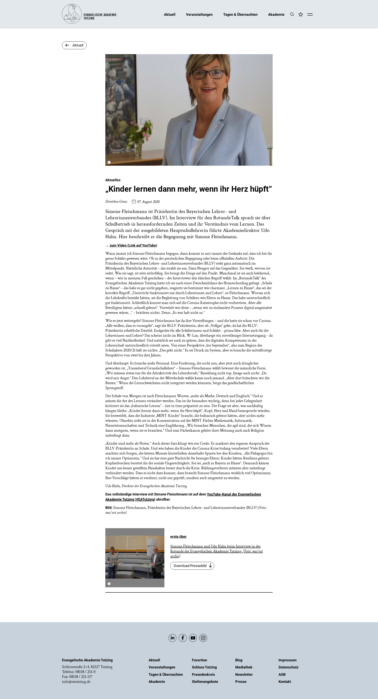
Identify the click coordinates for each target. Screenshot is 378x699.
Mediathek (243, 667)
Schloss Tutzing (204, 667)
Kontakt (285, 681)
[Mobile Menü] (310, 15)
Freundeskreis (203, 674)
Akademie (276, 14)
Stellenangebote (205, 681)
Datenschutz (288, 667)
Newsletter (244, 674)
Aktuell (169, 14)
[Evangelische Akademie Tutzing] (89, 23)
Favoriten (199, 660)
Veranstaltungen (199, 14)
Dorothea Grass (116, 201)
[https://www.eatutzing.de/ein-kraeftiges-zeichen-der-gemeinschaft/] (134, 557)
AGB (282, 674)
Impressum (288, 660)
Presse (240, 681)
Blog (238, 660)
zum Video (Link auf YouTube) (133, 245)
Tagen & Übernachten (240, 14)
